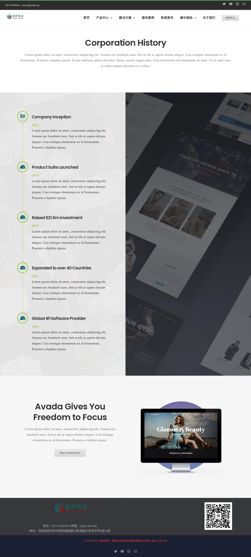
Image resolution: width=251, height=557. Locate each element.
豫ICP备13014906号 (156, 540)
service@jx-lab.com (30, 5)
